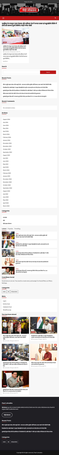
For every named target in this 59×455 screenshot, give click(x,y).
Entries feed (6, 304)
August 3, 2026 (13, 367)
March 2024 (6, 206)
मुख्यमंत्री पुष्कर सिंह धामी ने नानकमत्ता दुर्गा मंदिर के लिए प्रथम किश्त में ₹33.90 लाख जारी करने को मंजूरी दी (24, 96)
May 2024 (5, 200)
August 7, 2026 (42, 339)
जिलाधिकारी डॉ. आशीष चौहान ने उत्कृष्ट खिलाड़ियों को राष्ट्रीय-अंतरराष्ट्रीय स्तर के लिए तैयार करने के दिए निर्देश (25, 87)
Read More (5, 61)
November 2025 (7, 146)
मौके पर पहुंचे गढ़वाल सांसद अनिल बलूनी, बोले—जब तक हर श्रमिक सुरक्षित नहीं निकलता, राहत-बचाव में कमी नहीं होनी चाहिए (27, 84)
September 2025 (7, 152)
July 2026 (5, 122)
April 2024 (6, 203)
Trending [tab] (17, 229)
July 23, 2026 (13, 393)
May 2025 (5, 164)
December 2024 (7, 179)
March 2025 (6, 170)
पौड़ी (4, 220)
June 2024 (6, 197)
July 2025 (5, 158)
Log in (4, 301)
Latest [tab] (4, 229)
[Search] (55, 18)
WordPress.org (7, 310)
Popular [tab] (10, 229)
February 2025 (7, 173)
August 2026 (6, 119)
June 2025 (6, 161)
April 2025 (6, 167)
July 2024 (5, 194)
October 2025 (7, 149)
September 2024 (7, 188)
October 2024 (7, 185)
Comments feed (7, 307)
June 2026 (6, 125)
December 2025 (7, 143)
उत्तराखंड (4, 42)
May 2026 (5, 128)
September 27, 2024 (14, 51)
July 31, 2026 (42, 366)
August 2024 (6, 191)
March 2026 (6, 134)
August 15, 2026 (14, 340)
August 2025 (6, 155)
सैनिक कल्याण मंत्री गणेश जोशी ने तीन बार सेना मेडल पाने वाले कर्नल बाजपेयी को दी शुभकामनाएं (21, 93)
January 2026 (6, 140)
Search (4, 66)
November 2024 (7, 182)
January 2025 (6, 176)
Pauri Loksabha (7, 51)
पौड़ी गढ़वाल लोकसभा (7, 223)
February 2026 (7, 137)
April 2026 (6, 131)
